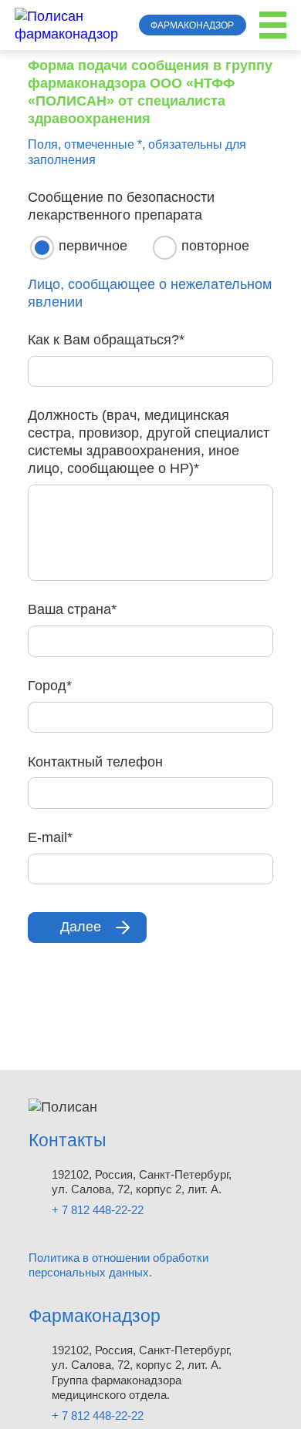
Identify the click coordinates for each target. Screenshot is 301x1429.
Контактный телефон (95, 762)
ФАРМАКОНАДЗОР (192, 25)
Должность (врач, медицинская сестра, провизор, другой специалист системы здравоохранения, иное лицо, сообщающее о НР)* (148, 442)
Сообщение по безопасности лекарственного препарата (121, 206)
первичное (93, 245)
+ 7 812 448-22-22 (98, 1209)
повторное (215, 245)
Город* (50, 685)
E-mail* (50, 837)
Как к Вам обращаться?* (106, 339)
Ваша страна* (72, 609)
